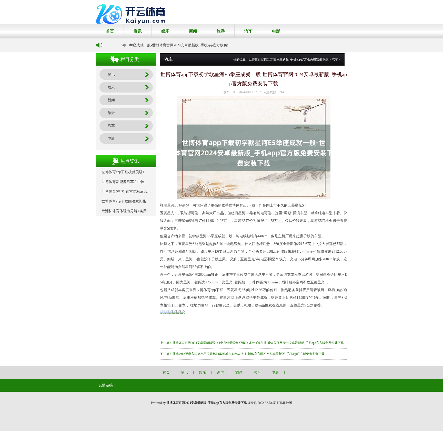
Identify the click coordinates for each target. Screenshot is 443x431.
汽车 (248, 31)
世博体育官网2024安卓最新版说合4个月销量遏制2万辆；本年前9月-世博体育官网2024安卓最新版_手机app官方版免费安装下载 (258, 343)
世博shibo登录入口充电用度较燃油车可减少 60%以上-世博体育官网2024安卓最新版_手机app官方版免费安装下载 (248, 354)
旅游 (221, 31)
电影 (276, 31)
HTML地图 (284, 403)
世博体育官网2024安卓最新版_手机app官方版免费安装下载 (288, 59)
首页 (110, 31)
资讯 (138, 31)
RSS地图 (270, 403)
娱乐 (165, 31)
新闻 (193, 31)
